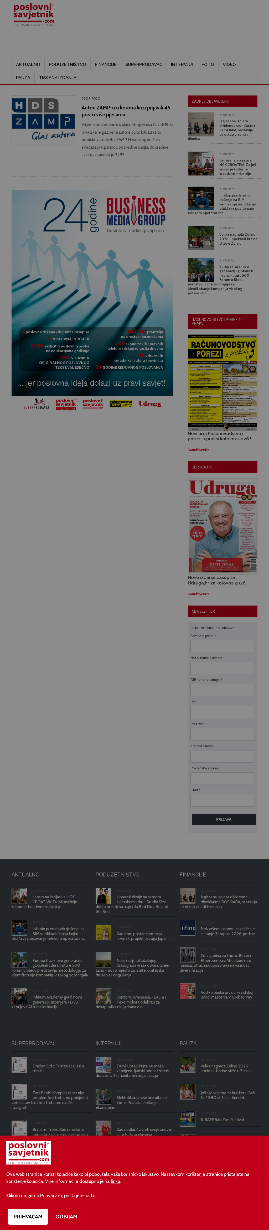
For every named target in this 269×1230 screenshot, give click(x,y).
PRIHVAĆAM (28, 1216)
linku (115, 1181)
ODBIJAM (66, 1216)
